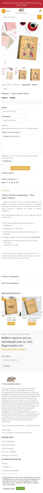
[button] (4, 44)
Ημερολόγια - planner (29, 85)
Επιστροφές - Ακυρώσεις (10, 455)
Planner (4, 107)
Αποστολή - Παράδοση (9, 452)
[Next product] (7, 89)
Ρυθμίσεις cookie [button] (9, 488)
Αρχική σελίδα (6, 85)
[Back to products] (5, 89)
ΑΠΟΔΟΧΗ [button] (20, 488)
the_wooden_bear (34, 237)
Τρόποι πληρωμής (7, 448)
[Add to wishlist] (18, 299)
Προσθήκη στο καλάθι (20, 168)
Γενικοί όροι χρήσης (8, 445)
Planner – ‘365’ (11, 318)
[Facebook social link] (7, 182)
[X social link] (9, 182)
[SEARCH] (39, 17)
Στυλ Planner (6, 116)
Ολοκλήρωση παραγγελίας (10, 470)
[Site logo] (21, 11)
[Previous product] (3, 89)
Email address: (6, 356)
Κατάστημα (16, 85)
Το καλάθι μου (6, 467)
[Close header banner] (40, 4)
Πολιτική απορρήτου (8, 441)
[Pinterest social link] (12, 182)
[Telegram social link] (17, 182)
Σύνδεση (4, 463)
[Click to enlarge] (5, 63)
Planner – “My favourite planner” (31, 318)
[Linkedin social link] (15, 182)
